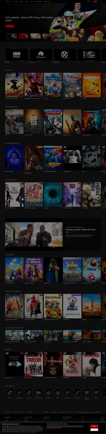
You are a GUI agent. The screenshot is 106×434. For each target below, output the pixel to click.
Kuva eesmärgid (94, 429)
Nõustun (94, 426)
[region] (53, 428)
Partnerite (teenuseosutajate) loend (53, 429)
